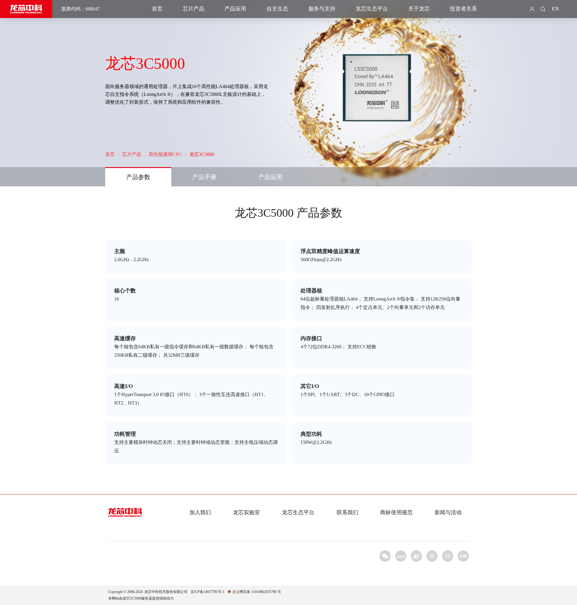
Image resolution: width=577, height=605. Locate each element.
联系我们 (347, 512)
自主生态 (277, 9)
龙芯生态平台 (372, 9)
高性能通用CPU (165, 154)
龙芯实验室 (246, 512)
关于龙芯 (419, 9)
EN (555, 9)
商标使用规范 (396, 512)
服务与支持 (321, 9)
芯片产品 (193, 9)
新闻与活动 (448, 512)
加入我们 (200, 512)
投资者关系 (463, 9)
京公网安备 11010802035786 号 (256, 592)
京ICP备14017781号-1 (207, 592)
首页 (157, 9)
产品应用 (235, 9)
